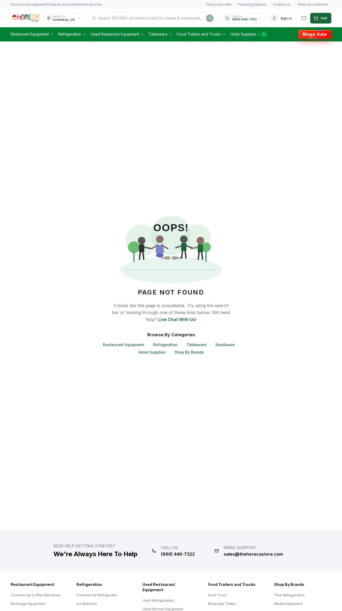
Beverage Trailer (222, 603)
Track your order (218, 4)
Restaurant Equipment (30, 34)
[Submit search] (209, 18)
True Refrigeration (289, 595)
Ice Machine (86, 603)
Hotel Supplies (243, 34)
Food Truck (217, 595)
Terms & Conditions (312, 4)
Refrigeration (69, 34)
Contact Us (281, 4)
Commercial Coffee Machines (36, 595)
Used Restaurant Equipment (115, 34)
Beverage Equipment (28, 603)
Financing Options (252, 4)
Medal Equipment (288, 603)
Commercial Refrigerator (97, 595)
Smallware (225, 344)
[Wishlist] (303, 18)
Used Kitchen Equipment (162, 609)
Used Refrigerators (158, 600)
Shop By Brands (189, 352)
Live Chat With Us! (177, 319)
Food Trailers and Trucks (199, 34)
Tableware (158, 34)
